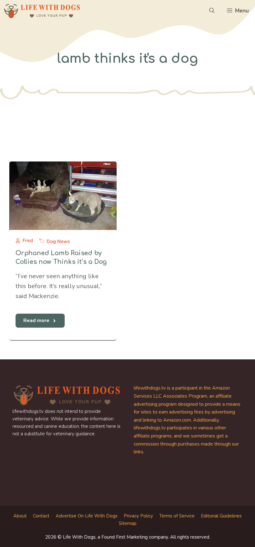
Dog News (58, 241)
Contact (41, 516)
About (20, 516)
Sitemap (128, 523)
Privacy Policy (138, 516)
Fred (28, 240)
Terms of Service (177, 516)
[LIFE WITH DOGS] (42, 11)
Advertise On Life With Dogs (87, 516)
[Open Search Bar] (212, 11)
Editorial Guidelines (221, 516)
